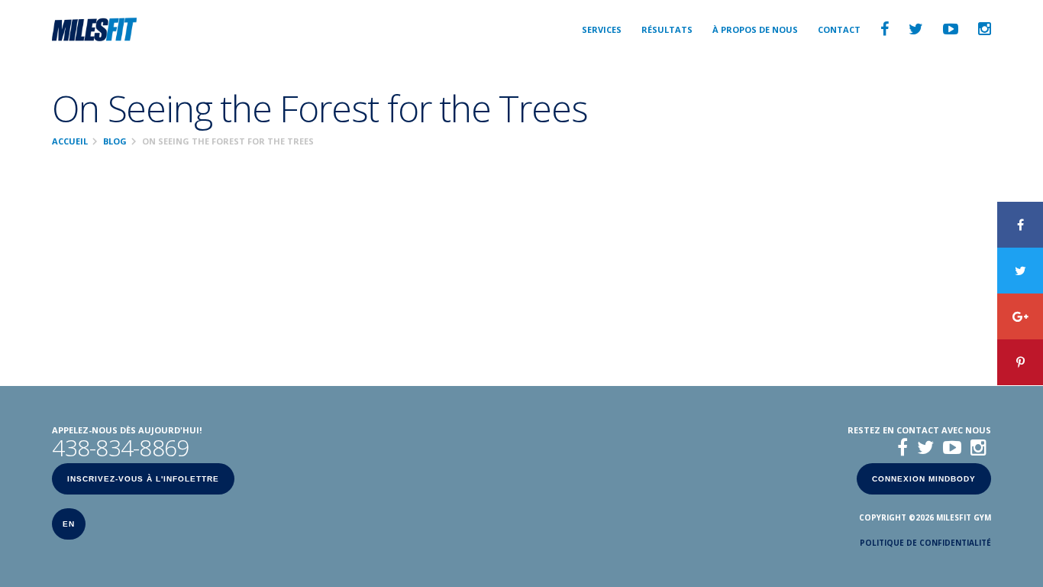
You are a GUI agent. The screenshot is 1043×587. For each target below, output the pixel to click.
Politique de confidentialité (925, 542)
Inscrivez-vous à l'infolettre (143, 479)
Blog (115, 141)
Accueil (70, 141)
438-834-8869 (120, 447)
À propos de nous (755, 29)
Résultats (667, 29)
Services (602, 29)
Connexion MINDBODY (924, 479)
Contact (839, 29)
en (69, 524)
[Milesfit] (94, 29)
